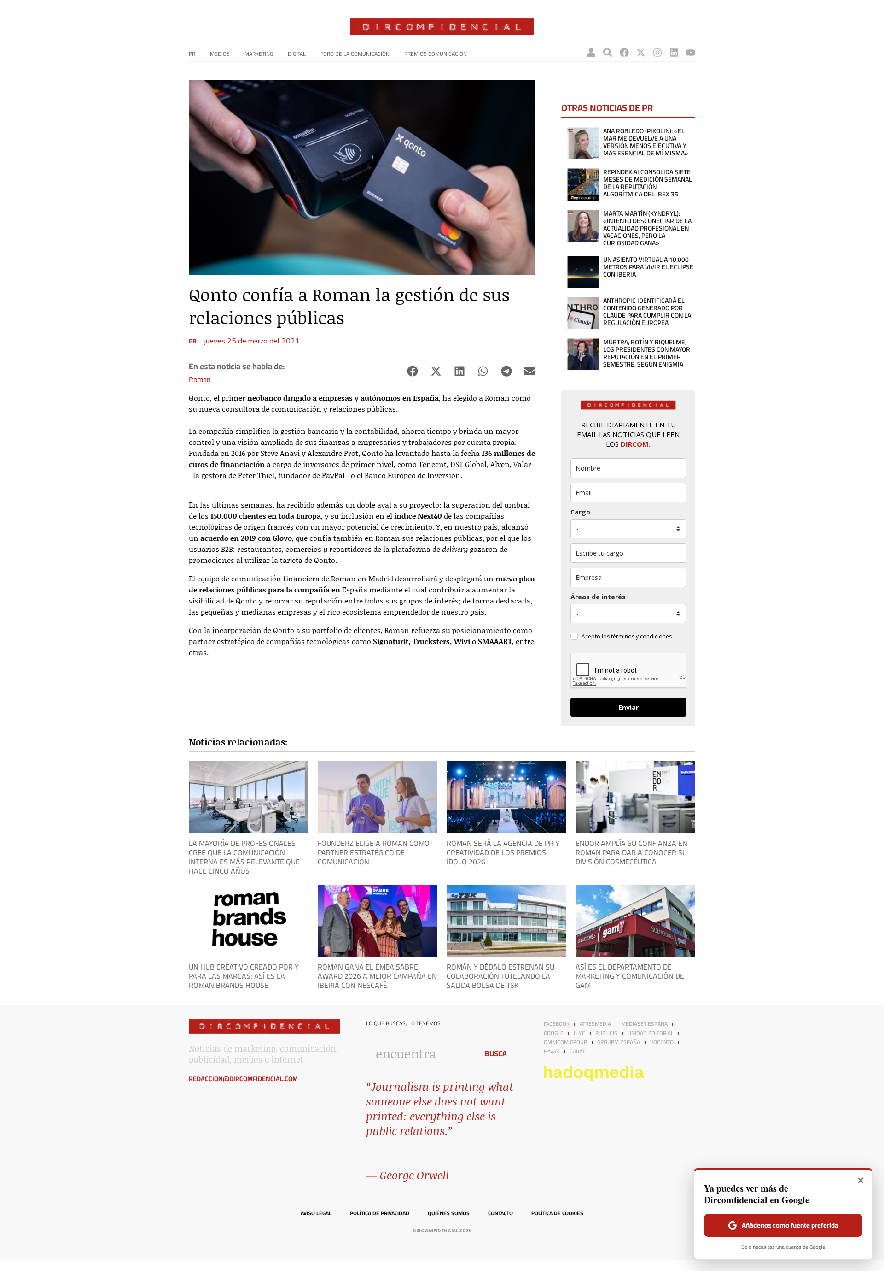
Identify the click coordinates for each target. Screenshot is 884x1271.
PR (192, 53)
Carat (577, 1051)
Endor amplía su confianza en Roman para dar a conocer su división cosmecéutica (631, 852)
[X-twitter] (641, 52)
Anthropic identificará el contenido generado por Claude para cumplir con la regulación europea (647, 312)
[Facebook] (624, 52)
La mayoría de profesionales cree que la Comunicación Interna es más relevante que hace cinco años (244, 857)
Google (554, 1033)
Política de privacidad (379, 1213)
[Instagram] (657, 52)
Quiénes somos (449, 1213)
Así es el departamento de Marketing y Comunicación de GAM (630, 976)
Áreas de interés (598, 596)
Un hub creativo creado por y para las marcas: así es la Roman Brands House (244, 976)
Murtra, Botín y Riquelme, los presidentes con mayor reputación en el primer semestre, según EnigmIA (646, 353)
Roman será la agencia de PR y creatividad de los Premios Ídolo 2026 (503, 852)
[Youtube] (690, 52)
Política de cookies (557, 1213)
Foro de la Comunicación (355, 53)
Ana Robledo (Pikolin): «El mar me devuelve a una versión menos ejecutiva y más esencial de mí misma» (645, 142)
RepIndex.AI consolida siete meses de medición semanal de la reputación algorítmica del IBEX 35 (647, 183)
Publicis (606, 1033)
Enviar (628, 707)
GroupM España (618, 1042)
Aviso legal (316, 1213)
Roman (200, 379)
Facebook (557, 1024)
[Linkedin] (674, 52)
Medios (220, 53)
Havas (551, 1051)
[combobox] (419, 1053)
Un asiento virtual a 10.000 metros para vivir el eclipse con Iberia (648, 267)
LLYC (579, 1033)
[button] (412, 371)
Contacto (500, 1213)
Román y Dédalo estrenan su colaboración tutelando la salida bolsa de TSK (500, 976)
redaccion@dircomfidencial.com (243, 1079)
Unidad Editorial (651, 1033)
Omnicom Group (565, 1042)
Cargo (580, 512)
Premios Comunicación (435, 53)
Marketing (258, 53)
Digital (297, 53)
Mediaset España (644, 1024)
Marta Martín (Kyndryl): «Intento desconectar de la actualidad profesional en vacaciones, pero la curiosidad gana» (647, 228)
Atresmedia (595, 1024)
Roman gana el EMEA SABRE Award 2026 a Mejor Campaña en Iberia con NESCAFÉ (377, 976)
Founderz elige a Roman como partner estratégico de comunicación (374, 852)
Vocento (662, 1042)
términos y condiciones (641, 636)
